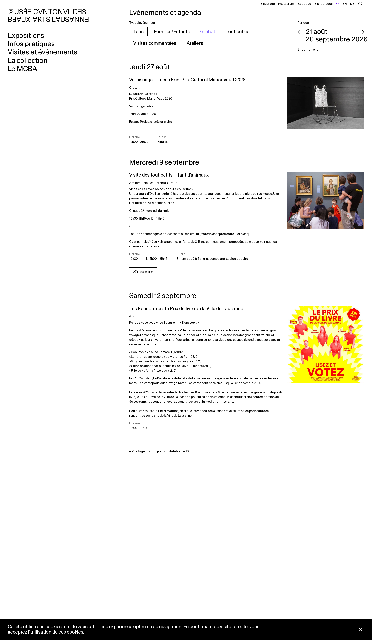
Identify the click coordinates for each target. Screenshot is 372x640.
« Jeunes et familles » (144, 246)
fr (337, 3)
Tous (138, 31)
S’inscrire (143, 272)
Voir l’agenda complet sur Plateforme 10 (160, 451)
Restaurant (286, 3)
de (352, 3)
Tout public (237, 31)
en (345, 3)
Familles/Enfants (172, 31)
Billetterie (268, 3)
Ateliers (195, 43)
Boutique (304, 3)
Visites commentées (154, 43)
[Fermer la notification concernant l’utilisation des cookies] (360, 630)
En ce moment (308, 49)
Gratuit (207, 31)
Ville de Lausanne (179, 415)
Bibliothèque (323, 3)
